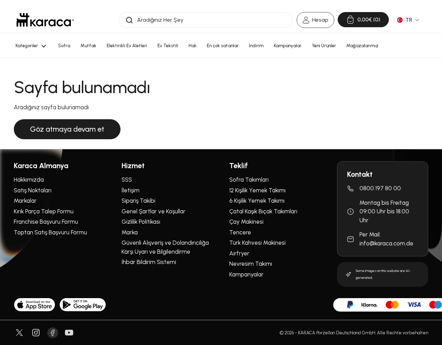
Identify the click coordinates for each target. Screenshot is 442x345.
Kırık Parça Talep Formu (44, 211)
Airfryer (239, 253)
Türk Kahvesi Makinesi (257, 242)
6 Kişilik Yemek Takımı (257, 200)
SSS (127, 179)
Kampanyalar (246, 274)
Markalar (25, 200)
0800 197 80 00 (380, 188)
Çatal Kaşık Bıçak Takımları (263, 211)
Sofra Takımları (249, 179)
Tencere (240, 232)
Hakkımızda (29, 179)
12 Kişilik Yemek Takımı (257, 190)
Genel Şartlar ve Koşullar (153, 211)
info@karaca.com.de (386, 243)
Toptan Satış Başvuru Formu (50, 232)
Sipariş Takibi (138, 200)
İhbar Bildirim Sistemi (149, 261)
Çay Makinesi (246, 221)
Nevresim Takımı (250, 263)
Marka (130, 232)
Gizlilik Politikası (141, 221)
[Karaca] (45, 19)
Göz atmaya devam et (67, 129)
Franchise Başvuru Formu (46, 221)
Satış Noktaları (32, 190)
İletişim (131, 190)
